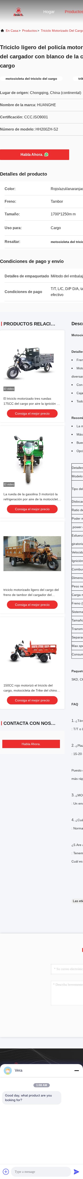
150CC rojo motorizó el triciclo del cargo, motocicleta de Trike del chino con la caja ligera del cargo (30, 690)
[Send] (76, 1172)
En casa (12, 30)
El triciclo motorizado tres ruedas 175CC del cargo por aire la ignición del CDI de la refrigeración (32, 403)
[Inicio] (18, 11)
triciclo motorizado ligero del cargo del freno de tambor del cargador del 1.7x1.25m (31, 595)
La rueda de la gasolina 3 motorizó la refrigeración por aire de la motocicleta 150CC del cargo (31, 499)
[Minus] (76, 1070)
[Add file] (6, 1172)
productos (29, 30)
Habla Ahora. (32, 155)
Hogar (49, 11)
